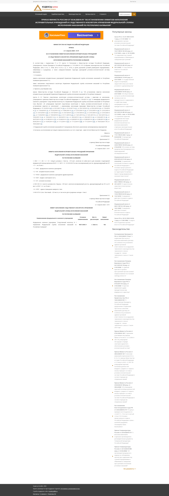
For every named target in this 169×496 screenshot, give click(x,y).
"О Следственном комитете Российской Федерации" (123, 67)
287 (68, 121)
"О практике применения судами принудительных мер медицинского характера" (122, 286)
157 (34, 113)
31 (55, 117)
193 (63, 108)
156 (98, 110)
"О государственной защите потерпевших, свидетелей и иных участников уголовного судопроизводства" (124, 80)
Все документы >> (130, 469)
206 (55, 121)
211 (76, 108)
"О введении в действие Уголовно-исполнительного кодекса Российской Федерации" (122, 209)
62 (80, 117)
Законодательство (75, 14)
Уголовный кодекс (41, 14)
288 (81, 121)
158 (47, 113)
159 (60, 113)
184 (106, 119)
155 (85, 110)
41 (82, 92)
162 (98, 113)
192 (59, 115)
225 (72, 115)
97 (59, 110)
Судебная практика (57, 14)
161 (85, 113)
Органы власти (90, 14)
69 (106, 117)
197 (42, 121)
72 (35, 110)
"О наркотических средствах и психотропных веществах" (123, 184)
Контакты (133, 1)
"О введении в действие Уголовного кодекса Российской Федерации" (123, 196)
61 (67, 117)
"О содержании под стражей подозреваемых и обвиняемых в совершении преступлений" (124, 54)
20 (100, 108)
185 (47, 115)
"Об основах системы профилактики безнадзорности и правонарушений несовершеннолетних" (124, 148)
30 (42, 117)
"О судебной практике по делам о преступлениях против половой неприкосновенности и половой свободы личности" (124, 268)
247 (51, 108)
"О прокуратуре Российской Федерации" (123, 136)
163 (34, 115)
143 (90, 99)
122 (72, 110)
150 (42, 119)
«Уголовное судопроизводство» (70, 488)
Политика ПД (52, 494)
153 (55, 119)
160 (72, 113)
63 (93, 117)
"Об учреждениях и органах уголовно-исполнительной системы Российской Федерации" (124, 41)
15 (88, 108)
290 (94, 121)
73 (47, 110)
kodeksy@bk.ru (53, 491)
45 (41, 124)
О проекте (103, 14)
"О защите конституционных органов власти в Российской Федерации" (124, 221)
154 (68, 119)
